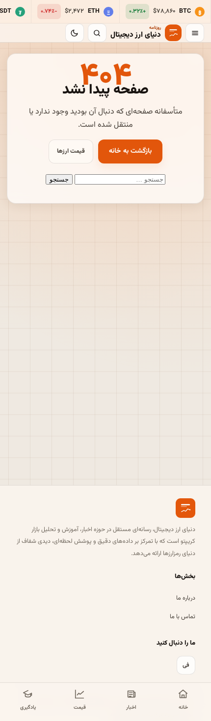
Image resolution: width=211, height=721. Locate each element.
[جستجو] (97, 32)
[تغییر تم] (74, 32)
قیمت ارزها (71, 151)
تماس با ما (182, 617)
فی (186, 665)
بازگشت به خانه (130, 151)
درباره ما (185, 598)
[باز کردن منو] (194, 32)
